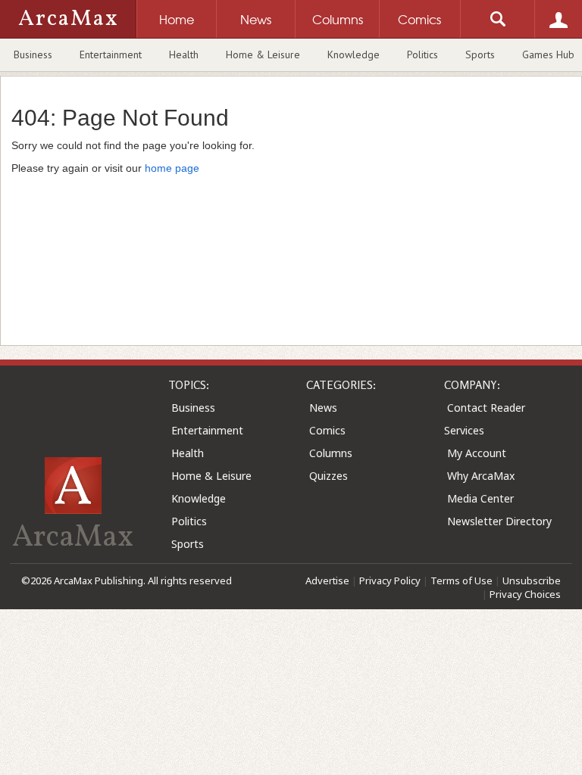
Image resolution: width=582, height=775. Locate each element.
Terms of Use (461, 580)
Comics (327, 430)
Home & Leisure (263, 54)
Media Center (480, 498)
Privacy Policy (390, 580)
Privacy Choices (525, 594)
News (323, 407)
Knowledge (353, 54)
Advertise (327, 580)
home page (172, 168)
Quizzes (328, 475)
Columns (330, 453)
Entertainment (111, 54)
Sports (480, 54)
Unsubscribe (531, 580)
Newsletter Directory (499, 521)
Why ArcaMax (481, 475)
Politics (422, 54)
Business (33, 54)
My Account (476, 453)
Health (184, 54)
